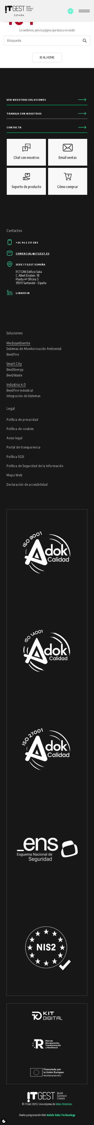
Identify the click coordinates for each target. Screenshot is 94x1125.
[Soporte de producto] (26, 181)
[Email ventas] (67, 152)
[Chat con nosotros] (26, 152)
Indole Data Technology (61, 1115)
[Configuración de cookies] (4, 1121)
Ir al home (47, 57)
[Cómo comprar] (67, 181)
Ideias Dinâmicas (64, 1104)
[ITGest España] (13, 11)
